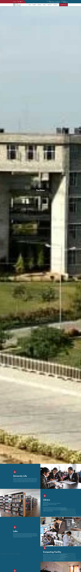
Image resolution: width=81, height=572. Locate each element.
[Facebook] (17, 1)
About (30, 4)
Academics (34, 4)
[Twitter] (18, 1)
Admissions (39, 4)
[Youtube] (20, 1)
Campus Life (50, 4)
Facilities (44, 4)
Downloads (55, 4)
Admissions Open (63, 4)
